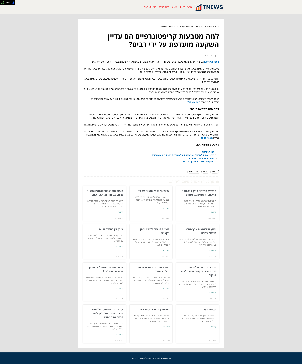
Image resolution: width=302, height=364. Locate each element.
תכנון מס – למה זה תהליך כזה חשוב (197, 161)
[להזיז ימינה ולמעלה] (3, 1)
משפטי (174, 7)
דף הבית (216, 26)
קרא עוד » (213, 212)
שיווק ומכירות (164, 7)
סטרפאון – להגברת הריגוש (155, 309)
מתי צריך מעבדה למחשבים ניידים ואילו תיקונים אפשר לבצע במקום (198, 271)
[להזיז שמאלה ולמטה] (1, 3)
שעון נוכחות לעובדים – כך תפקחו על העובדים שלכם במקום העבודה (183, 155)
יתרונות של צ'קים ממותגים (201, 158)
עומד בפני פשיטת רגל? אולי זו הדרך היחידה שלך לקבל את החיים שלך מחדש (106, 313)
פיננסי (182, 7)
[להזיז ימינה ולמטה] (3, 3)
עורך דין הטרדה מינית (111, 229)
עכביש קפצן (209, 309)
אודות (189, 7)
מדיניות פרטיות (150, 7)
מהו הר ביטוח (208, 151)
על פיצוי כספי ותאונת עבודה (154, 191)
